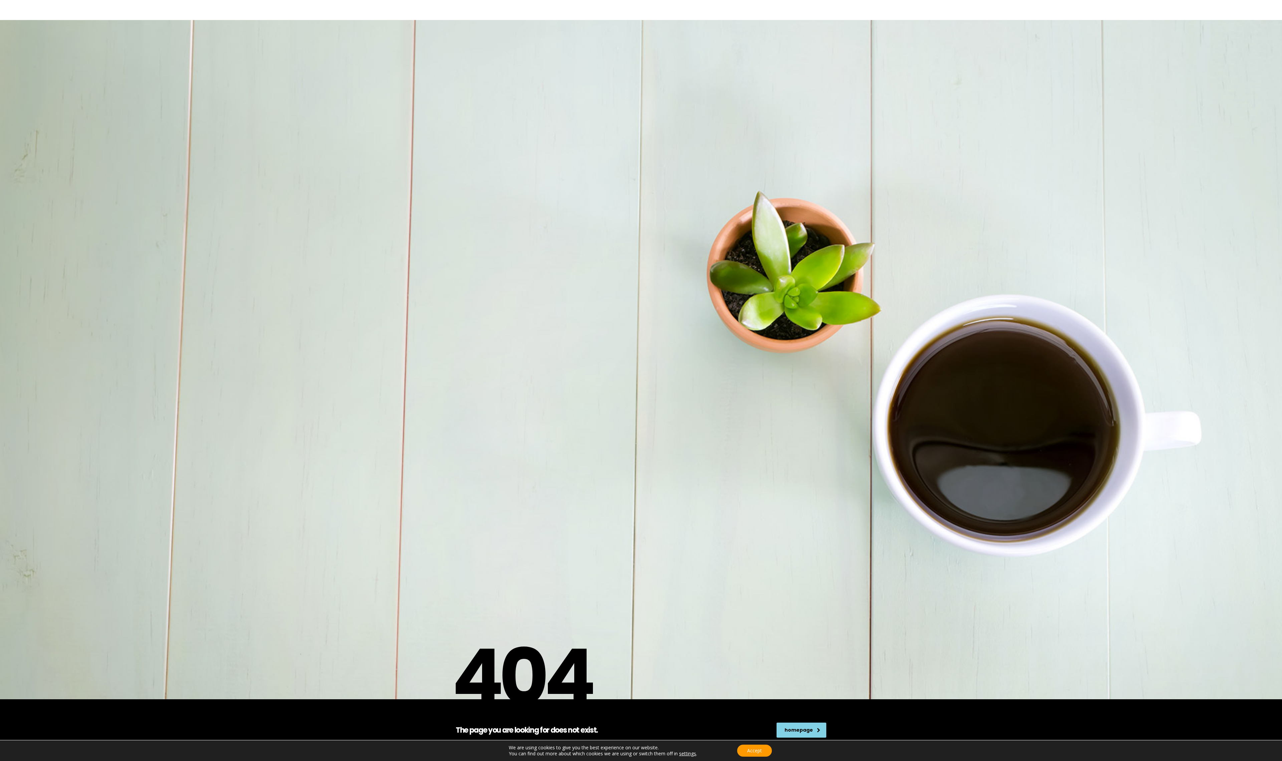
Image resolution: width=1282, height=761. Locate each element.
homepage (799, 730)
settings (687, 754)
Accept (754, 750)
